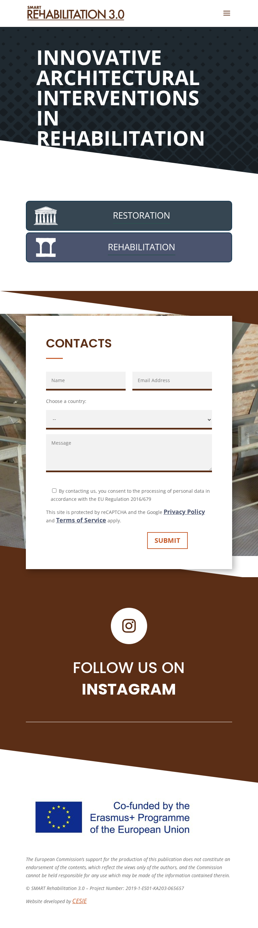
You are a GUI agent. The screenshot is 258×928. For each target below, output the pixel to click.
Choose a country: (66, 401)
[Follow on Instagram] (129, 626)
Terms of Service (81, 520)
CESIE (79, 901)
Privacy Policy (184, 512)
